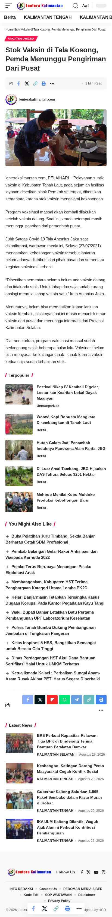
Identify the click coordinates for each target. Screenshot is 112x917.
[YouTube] (96, 872)
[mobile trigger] (10, 5)
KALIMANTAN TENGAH (55, 779)
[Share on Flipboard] (52, 699)
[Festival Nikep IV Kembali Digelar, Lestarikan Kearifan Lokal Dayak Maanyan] (19, 394)
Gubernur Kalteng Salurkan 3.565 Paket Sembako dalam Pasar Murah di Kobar (69, 797)
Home (9, 29)
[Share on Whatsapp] (64, 699)
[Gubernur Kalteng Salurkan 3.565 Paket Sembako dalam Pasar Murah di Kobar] (19, 799)
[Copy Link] (35, 83)
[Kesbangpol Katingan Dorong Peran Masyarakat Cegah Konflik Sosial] (19, 773)
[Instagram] (103, 872)
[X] (88, 872)
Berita (41, 430)
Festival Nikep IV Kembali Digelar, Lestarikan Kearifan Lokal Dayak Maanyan (68, 392)
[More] (52, 83)
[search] (75, 5)
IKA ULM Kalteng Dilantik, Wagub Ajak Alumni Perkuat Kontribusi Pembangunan (67, 827)
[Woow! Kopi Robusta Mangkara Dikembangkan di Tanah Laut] (19, 424)
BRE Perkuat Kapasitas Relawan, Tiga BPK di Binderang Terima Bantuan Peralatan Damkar (67, 741)
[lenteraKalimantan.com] (39, 5)
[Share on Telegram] (76, 699)
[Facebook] (82, 872)
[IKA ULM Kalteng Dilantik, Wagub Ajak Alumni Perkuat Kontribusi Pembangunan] (19, 829)
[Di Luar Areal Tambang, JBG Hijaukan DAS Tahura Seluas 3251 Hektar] (19, 476)
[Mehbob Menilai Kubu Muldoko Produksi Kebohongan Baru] (19, 502)
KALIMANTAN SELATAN (55, 754)
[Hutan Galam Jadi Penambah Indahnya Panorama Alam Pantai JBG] (19, 450)
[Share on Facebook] (18, 83)
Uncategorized (21, 38)
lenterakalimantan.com (37, 99)
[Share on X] (27, 83)
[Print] (44, 83)
